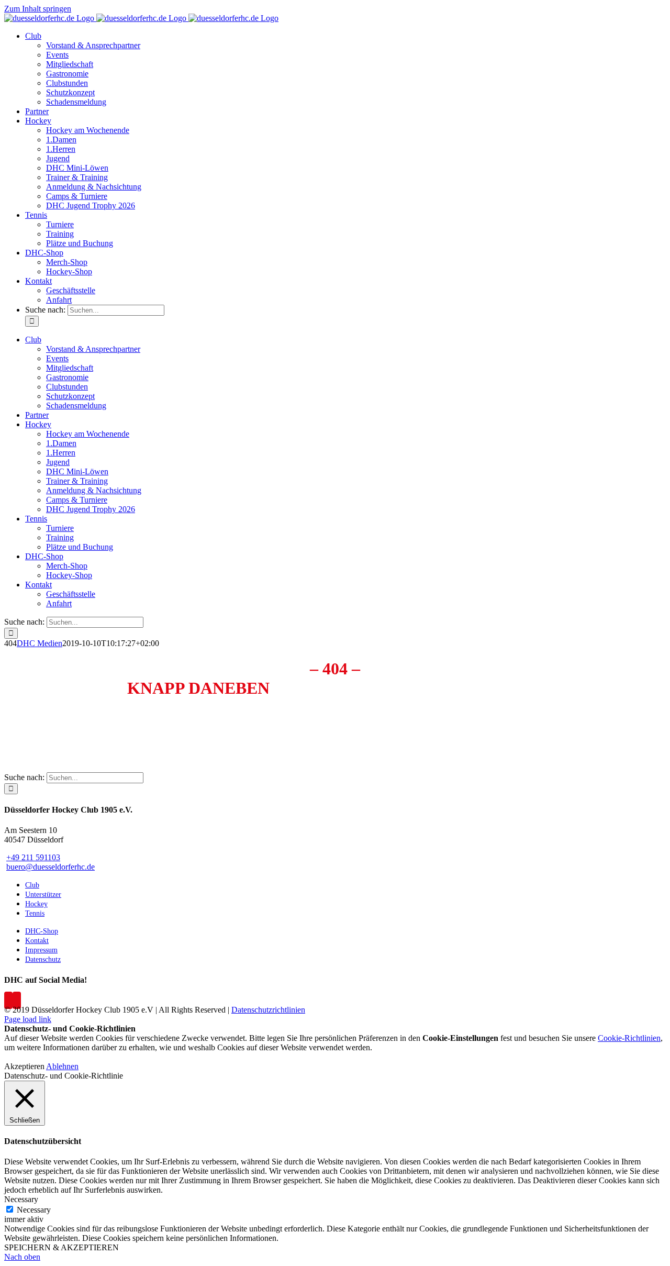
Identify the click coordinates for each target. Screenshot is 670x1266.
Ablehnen (62, 1066)
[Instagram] (17, 1000)
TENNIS (358, 731)
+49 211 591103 (33, 857)
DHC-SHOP (400, 731)
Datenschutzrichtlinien (268, 1009)
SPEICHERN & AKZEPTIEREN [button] (61, 1247)
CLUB (212, 731)
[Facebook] (8, 1000)
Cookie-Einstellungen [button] (460, 1038)
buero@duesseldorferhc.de (234, 758)
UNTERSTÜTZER (263, 731)
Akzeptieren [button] (24, 1066)
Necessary (34, 1209)
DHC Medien (39, 643)
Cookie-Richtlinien (629, 1038)
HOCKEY (320, 731)
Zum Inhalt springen (37, 8)
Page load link (27, 1019)
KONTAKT (448, 731)
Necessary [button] (21, 1199)
